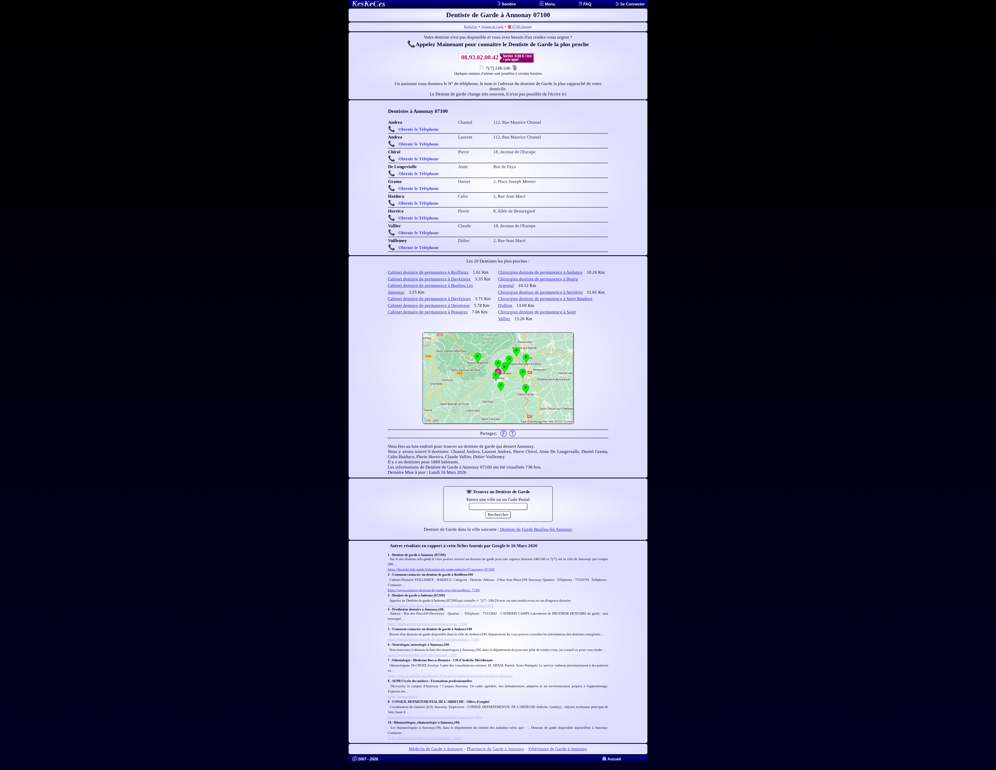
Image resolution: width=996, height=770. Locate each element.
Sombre (508, 4)
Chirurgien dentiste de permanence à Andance (540, 272)
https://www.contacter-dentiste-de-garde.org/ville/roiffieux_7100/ (434, 590)
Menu (549, 4)
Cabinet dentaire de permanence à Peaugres (428, 312)
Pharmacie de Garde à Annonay (495, 748)
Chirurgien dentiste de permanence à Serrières (540, 292)
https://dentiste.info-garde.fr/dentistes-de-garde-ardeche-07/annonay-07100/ (441, 569)
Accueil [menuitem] (611, 759)
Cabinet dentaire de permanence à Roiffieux (428, 272)
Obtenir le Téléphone (418, 129)
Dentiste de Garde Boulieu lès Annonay (536, 529)
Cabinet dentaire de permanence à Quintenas (429, 305)
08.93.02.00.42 (480, 57)
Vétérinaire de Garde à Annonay (557, 748)
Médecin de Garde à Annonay (436, 748)
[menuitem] (630, 4)
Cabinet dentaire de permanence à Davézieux (429, 279)
